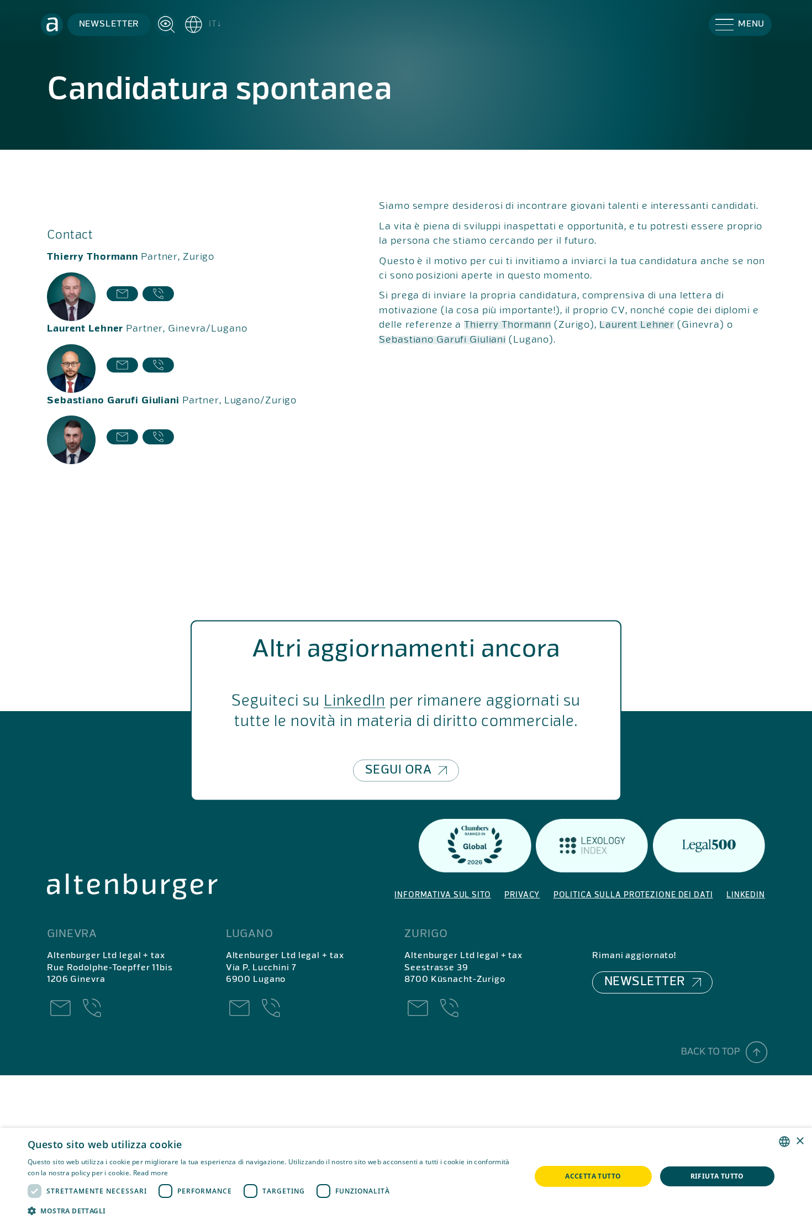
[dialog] (406, 1176)
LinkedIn (355, 701)
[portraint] (71, 296)
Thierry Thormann (507, 325)
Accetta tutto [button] (593, 1176)
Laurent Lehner (636, 325)
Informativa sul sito (442, 895)
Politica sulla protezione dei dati (633, 895)
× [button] (799, 1141)
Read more (150, 1172)
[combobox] (784, 1141)
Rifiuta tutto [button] (717, 1176)
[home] (52, 24)
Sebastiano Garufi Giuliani (442, 340)
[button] (202, 24)
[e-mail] (122, 296)
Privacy (522, 895)
